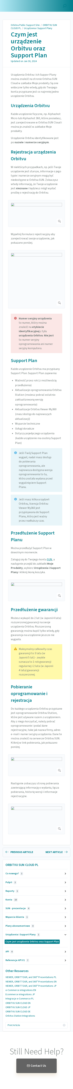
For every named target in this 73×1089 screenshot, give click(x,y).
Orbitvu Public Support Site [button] (19, 4)
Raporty (11, 891)
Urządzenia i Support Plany (38, 28)
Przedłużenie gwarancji (34, 609)
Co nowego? (13, 873)
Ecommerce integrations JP (20, 994)
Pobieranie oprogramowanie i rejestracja (29, 694)
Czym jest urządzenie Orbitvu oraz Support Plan (29, 45)
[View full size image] (36, 213)
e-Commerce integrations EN (20, 990)
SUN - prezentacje (17, 908)
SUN (49, 559)
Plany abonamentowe (19, 926)
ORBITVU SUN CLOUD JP (17, 1007)
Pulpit (10, 882)
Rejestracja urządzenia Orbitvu (33, 155)
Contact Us (38, 1066)
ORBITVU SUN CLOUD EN (17, 1003)
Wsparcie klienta (16, 917)
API (8, 951)
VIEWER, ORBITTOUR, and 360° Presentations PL (30, 977)
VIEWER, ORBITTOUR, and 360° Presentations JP (31, 986)
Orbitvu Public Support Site (25, 25)
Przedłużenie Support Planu (33, 536)
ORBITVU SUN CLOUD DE (17, 1011)
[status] (36, 333)
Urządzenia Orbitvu (30, 105)
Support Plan (24, 360)
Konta (11, 900)
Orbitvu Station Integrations (20, 1016)
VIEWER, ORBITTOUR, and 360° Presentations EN (31, 981)
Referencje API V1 (16, 960)
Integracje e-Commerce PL (19, 998)
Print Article (14, 1025)
